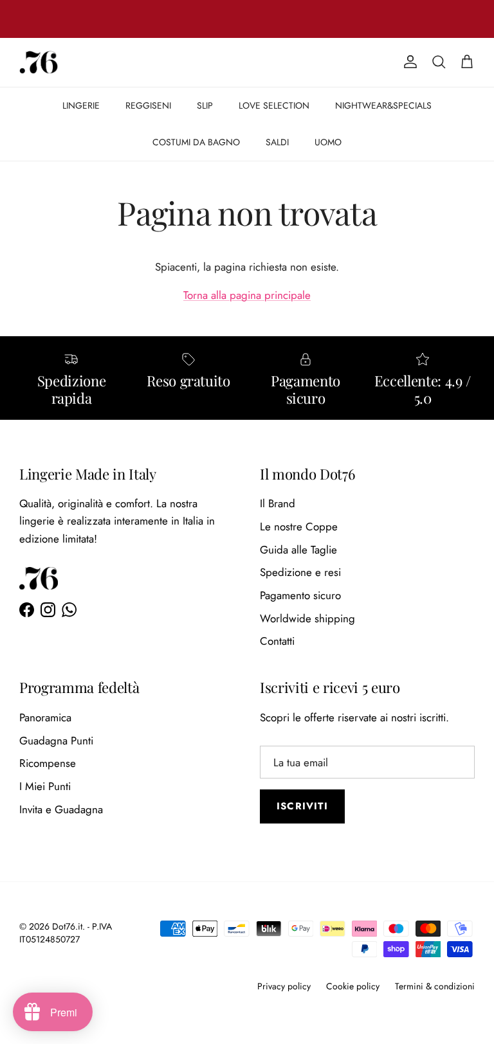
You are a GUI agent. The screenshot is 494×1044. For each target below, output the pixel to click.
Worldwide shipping (307, 618)
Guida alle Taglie (298, 549)
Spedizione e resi (300, 572)
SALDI (277, 142)
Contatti (277, 641)
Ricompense (47, 763)
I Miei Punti (45, 786)
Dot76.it (67, 926)
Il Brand (277, 503)
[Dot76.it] (38, 62)
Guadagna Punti (56, 740)
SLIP (205, 105)
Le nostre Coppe (299, 526)
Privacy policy (284, 986)
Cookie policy (353, 986)
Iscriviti (302, 806)
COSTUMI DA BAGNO (196, 142)
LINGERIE (81, 105)
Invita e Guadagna (61, 809)
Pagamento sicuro (300, 595)
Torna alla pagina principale (247, 295)
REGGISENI (148, 105)
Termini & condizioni (435, 986)
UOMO (328, 142)
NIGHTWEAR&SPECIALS (383, 105)
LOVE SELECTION (274, 105)
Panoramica (45, 717)
